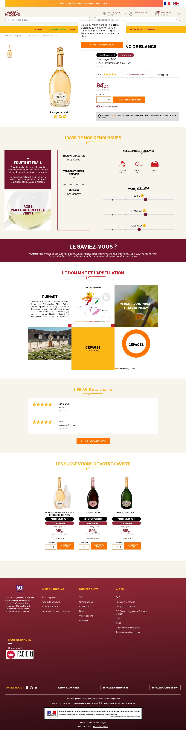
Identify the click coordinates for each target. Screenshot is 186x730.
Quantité (100, 94)
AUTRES (151, 29)
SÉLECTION (136, 29)
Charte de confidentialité (128, 627)
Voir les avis (163, 75)
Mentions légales (100, 726)
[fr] (167, 4)
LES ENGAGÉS (57, 29)
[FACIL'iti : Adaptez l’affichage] (19, 654)
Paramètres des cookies (128, 632)
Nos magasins (49, 597)
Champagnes (86, 602)
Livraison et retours (125, 602)
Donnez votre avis (137, 75)
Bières (82, 611)
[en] (177, 4)
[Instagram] (31, 687)
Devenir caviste (15, 648)
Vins (81, 597)
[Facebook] (27, 687)
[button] (89, 20)
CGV (118, 618)
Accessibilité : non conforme (56, 611)
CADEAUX (40, 29)
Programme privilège (126, 606)
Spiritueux (84, 606)
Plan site (83, 620)
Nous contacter (50, 606)
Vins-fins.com (86, 616)
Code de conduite (51, 602)
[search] (48, 19)
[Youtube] (36, 687)
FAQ (118, 597)
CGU (118, 623)
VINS (72, 29)
